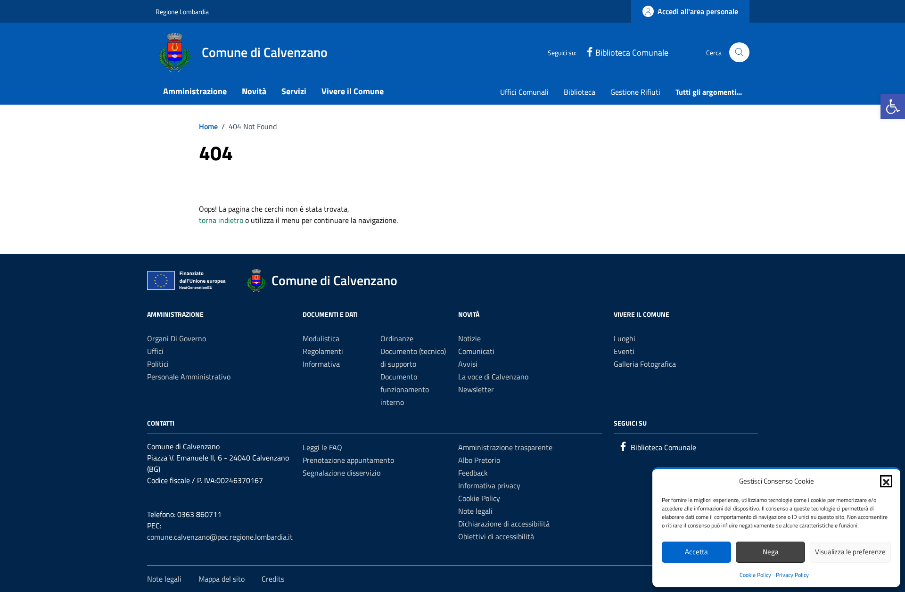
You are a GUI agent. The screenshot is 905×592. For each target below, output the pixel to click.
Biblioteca (579, 92)
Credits (273, 578)
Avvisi (467, 364)
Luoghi (624, 338)
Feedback (473, 472)
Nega (771, 551)
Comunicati (476, 351)
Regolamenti (323, 351)
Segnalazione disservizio (341, 472)
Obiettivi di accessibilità (496, 536)
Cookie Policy (755, 574)
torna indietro (221, 220)
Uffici (155, 351)
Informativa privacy (489, 485)
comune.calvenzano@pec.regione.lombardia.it (220, 537)
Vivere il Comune (352, 91)
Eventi (624, 351)
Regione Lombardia (182, 11)
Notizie (469, 338)
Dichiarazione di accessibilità (504, 523)
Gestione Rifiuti (635, 92)
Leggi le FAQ (322, 447)
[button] (892, 106)
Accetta (696, 551)
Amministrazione (195, 91)
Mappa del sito (221, 578)
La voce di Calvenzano (493, 376)
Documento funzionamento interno (404, 389)
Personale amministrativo (188, 376)
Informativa (321, 364)
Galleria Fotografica (645, 364)
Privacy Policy (792, 574)
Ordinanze (396, 338)
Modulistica (321, 338)
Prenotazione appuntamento (348, 460)
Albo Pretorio (479, 460)
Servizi (293, 91)
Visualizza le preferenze (850, 551)
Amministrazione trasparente (505, 447)
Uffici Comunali (524, 92)
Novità (254, 91)
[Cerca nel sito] (739, 52)
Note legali (475, 511)
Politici (158, 364)
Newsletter (476, 389)
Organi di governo (176, 338)
